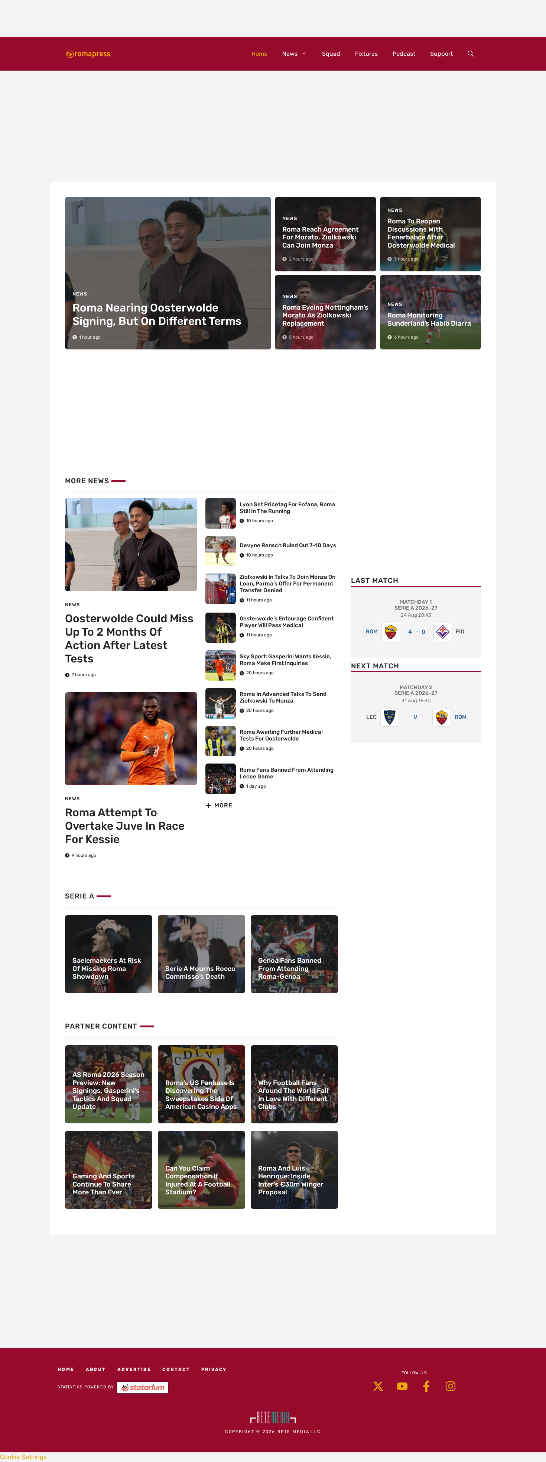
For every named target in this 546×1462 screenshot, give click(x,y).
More (223, 805)
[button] (470, 54)
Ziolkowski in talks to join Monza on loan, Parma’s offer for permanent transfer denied (287, 584)
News (290, 53)
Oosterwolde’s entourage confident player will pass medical (287, 622)
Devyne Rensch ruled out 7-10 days (288, 545)
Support (441, 53)
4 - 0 (417, 631)
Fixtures (366, 53)
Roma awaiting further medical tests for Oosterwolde (281, 735)
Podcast (404, 53)
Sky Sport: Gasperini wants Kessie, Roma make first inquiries (285, 660)
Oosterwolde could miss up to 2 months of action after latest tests (129, 638)
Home (259, 53)
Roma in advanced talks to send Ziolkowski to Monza (283, 697)
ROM (372, 631)
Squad (331, 53)
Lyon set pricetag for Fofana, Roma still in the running (287, 507)
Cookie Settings (23, 1457)
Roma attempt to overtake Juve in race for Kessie (125, 826)
